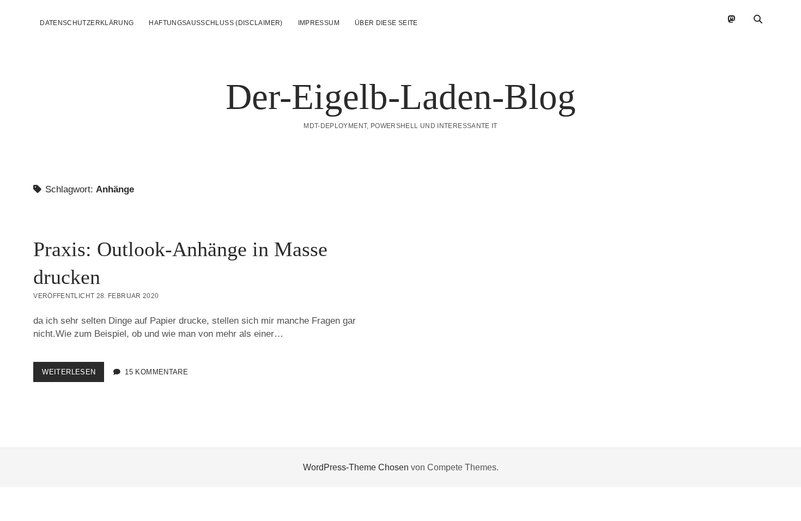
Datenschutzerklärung (87, 23)
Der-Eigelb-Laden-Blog (401, 96)
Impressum (318, 23)
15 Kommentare (156, 372)
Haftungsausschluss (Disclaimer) (215, 23)
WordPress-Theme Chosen (356, 467)
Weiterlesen (73, 374)
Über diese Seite (386, 23)
